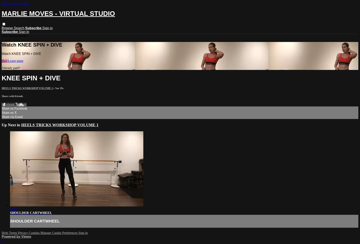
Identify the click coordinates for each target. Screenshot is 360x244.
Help (5, 233)
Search (19, 28)
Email (22, 104)
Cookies (34, 233)
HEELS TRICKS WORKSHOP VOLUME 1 (28, 88)
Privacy (23, 233)
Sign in (47, 28)
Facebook (8, 104)
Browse (8, 28)
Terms (13, 233)
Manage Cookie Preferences (59, 233)
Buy (5, 61)
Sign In (24, 32)
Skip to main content (15, 3)
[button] (3, 24)
